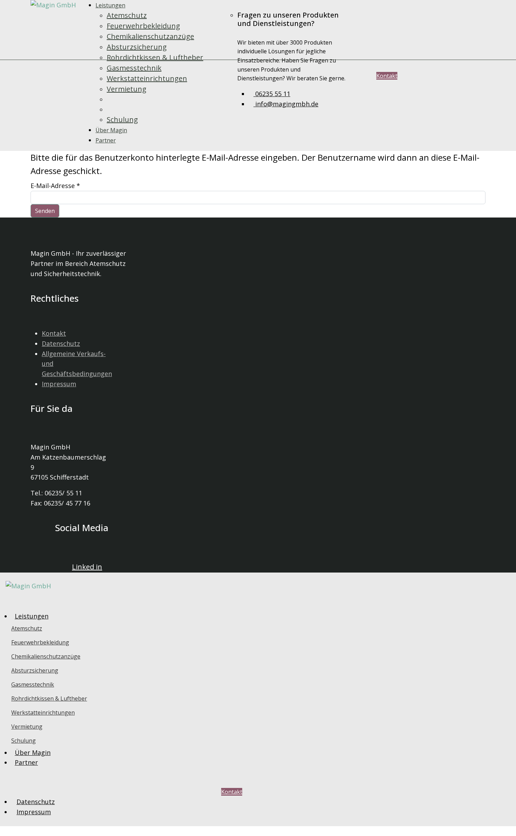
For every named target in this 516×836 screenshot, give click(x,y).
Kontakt (386, 76)
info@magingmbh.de (285, 104)
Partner (105, 140)
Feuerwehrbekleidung (143, 26)
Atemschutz (127, 15)
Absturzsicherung (137, 47)
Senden (45, 211)
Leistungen (110, 5)
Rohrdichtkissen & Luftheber (155, 57)
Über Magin (111, 130)
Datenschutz (61, 343)
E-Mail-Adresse (55, 185)
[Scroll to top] (2, 831)
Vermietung (126, 89)
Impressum (59, 384)
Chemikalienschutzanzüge (150, 36)
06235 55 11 (271, 93)
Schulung (122, 119)
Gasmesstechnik (134, 68)
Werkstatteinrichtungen (147, 78)
